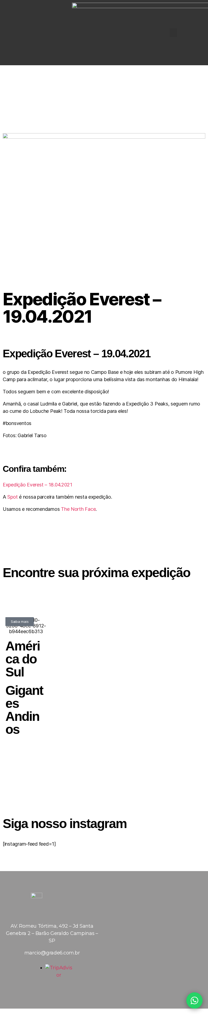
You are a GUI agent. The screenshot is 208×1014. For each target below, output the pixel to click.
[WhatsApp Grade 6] (194, 1000)
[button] (173, 32)
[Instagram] (34, 33)
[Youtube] (52, 914)
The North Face (78, 509)
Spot (12, 497)
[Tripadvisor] (67, 914)
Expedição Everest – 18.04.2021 (37, 485)
